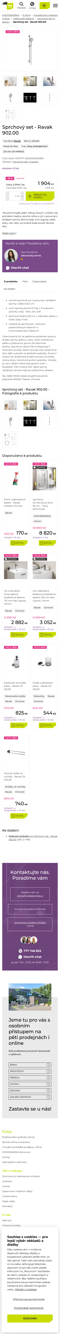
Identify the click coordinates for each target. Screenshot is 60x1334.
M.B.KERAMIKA (10, 15)
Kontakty (7, 1206)
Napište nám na (30, 894)
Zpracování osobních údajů (17, 1191)
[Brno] (30, 997)
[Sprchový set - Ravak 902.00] (30, 49)
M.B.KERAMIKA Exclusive (16, 1152)
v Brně (30, 924)
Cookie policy (9, 1196)
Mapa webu (8, 1201)
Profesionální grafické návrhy (18, 1137)
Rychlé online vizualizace (16, 1142)
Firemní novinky (11, 1225)
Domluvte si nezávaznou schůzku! (21, 1176)
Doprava (7, 1181)
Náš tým (7, 1220)
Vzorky (6, 1157)
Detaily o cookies (26, 1289)
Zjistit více (8, 233)
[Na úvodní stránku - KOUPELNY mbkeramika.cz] (7, 6)
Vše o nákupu (12, 1171)
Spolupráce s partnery (14, 1162)
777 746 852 (32, 951)
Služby (7, 1131)
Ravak (17, 141)
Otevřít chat (33, 957)
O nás (6, 1215)
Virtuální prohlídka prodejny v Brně (22, 1147)
